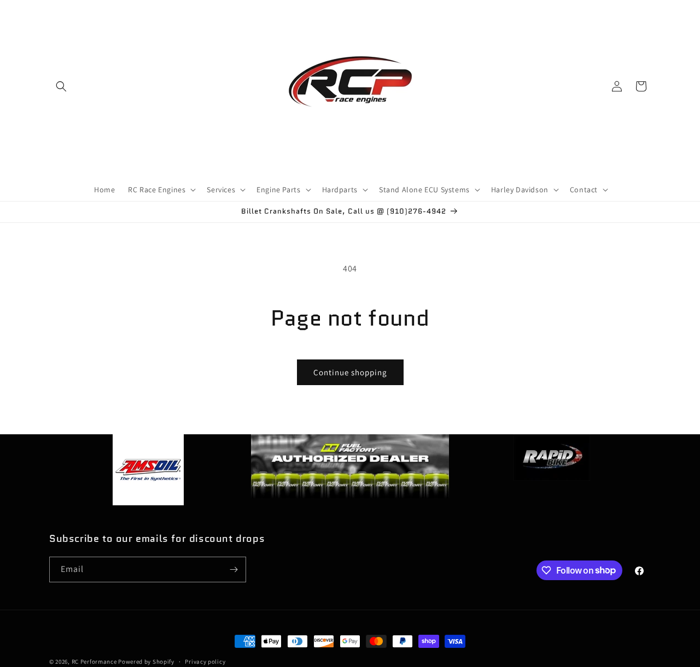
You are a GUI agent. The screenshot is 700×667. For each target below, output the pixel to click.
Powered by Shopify (146, 661)
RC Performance (94, 661)
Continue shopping (350, 372)
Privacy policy (205, 661)
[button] (61, 86)
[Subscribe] (233, 569)
